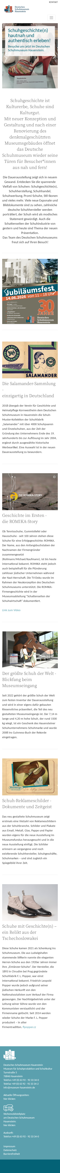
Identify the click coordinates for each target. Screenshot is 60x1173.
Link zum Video (11, 610)
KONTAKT (53, 2)
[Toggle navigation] (51, 18)
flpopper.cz (29, 1027)
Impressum (9, 1146)
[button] (6, 56)
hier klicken (9, 1099)
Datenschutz (10, 1150)
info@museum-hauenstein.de (19, 1087)
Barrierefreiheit (11, 1154)
